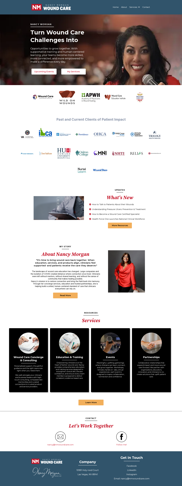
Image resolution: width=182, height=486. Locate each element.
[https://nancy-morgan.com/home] (51, 7)
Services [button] (133, 7)
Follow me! (121, 445)
